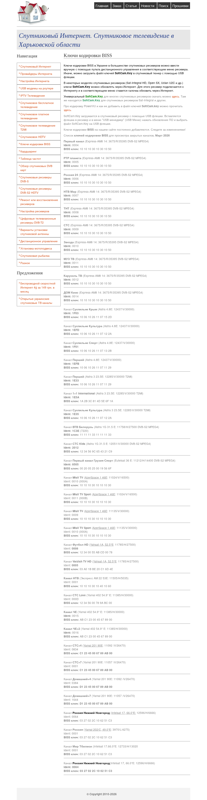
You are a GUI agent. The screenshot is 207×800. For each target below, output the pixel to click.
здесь (175, 96)
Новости (148, 5)
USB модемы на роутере (36, 88)
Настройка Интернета (34, 81)
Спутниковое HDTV (32, 137)
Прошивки (180, 5)
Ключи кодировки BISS (35, 144)
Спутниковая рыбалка (35, 256)
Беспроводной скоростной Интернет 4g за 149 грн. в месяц (37, 287)
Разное (25, 263)
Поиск (164, 5)
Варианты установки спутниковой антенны (34, 232)
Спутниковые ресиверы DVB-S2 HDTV (36, 190)
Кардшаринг (28, 151)
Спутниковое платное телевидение (34, 116)
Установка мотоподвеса (36, 248)
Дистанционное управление (39, 241)
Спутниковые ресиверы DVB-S (36, 179)
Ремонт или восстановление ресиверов (39, 202)
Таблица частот (30, 158)
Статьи (132, 5)
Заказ (117, 5)
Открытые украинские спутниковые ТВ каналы (36, 301)
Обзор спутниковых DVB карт (36, 168)
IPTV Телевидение (32, 95)
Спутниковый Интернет (35, 66)
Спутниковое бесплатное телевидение (37, 105)
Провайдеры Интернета (36, 74)
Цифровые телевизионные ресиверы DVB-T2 (38, 220)
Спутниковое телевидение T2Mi (37, 127)
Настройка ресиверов (34, 211)
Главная (102, 5)
